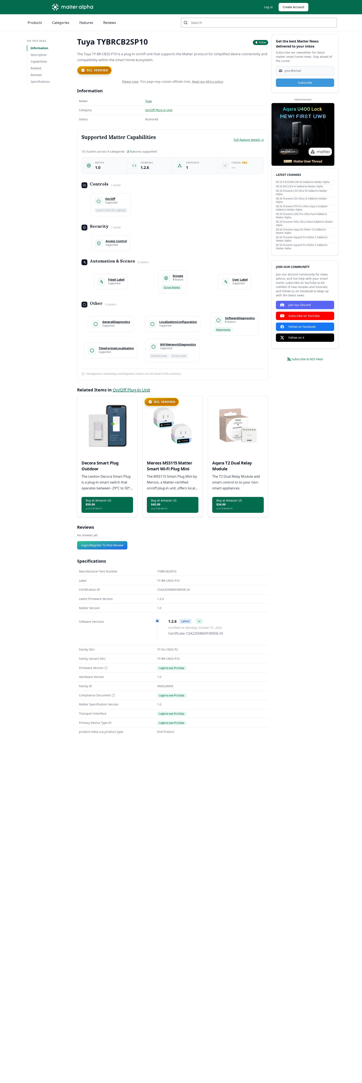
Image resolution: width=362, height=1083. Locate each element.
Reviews (109, 22)
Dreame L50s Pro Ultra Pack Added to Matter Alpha (301, 215)
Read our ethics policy (207, 82)
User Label (240, 280)
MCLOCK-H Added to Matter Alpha (303, 186)
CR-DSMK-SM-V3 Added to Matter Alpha (306, 182)
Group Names (172, 287)
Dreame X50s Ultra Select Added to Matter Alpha (304, 223)
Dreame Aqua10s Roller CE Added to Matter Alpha (301, 231)
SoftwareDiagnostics (240, 318)
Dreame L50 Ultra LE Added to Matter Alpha (301, 200)
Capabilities (39, 61)
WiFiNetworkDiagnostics (178, 344)
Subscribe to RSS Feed (307, 359)
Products (35, 22)
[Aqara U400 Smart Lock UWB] (303, 134)
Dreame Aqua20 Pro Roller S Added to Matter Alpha (301, 238)
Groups (178, 276)
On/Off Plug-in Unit (158, 110)
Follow (262, 42)
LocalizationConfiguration (178, 322)
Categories (60, 22)
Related (36, 68)
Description (39, 55)
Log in (268, 7)
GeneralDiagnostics (116, 322)
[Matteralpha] (74, 7)
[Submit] (186, 22)
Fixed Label (116, 280)
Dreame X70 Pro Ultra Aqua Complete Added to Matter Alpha (301, 208)
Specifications (40, 82)
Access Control (116, 241)
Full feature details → (249, 140)
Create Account (293, 7)
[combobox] (259, 22)
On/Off (110, 199)
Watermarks (223, 329)
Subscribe (305, 83)
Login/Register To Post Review (102, 545)
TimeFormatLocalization (116, 348)
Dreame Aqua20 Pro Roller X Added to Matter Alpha (301, 246)
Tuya (148, 101)
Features (86, 22)
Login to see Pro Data (171, 668)
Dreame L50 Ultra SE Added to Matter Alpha (301, 192)
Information (39, 48)
